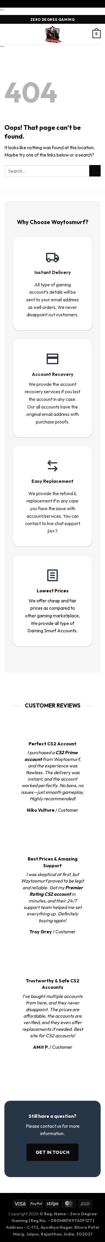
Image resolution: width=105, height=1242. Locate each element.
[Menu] (7, 34)
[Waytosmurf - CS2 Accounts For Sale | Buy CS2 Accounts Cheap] (52, 34)
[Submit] (95, 171)
